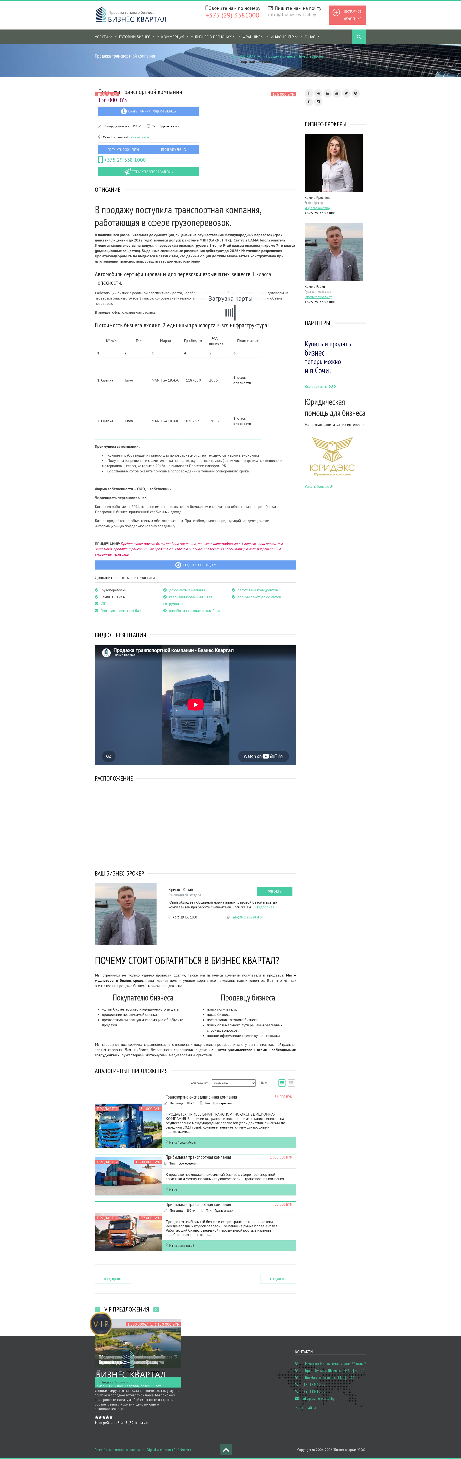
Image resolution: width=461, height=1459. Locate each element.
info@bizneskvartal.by (292, 14)
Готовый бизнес (134, 36)
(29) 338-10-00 (314, 1391)
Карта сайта (305, 1407)
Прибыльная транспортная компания (198, 1157)
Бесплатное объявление (352, 15)
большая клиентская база (122, 610)
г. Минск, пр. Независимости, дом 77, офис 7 (334, 1363)
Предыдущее (113, 1279)
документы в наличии (187, 590)
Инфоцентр (282, 36)
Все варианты (316, 386)
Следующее (278, 1279)
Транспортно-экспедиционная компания (201, 1097)
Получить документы (123, 149)
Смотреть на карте (140, 137)
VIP (103, 603)
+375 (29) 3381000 (232, 15)
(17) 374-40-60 (314, 1384)
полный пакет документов (259, 596)
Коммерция (172, 36)
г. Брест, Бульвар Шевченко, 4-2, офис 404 (333, 1370)
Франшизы (253, 36)
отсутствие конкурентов (257, 590)
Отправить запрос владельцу (152, 172)
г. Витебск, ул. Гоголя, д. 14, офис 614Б (330, 1377)
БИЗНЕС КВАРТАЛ (247, 56)
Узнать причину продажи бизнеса (151, 111)
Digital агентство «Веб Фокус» (169, 1449)
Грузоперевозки (312, 56)
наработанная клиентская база (194, 610)
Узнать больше (317, 486)
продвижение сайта (129, 1449)
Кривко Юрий (181, 889)
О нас (310, 36)
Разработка (103, 1449)
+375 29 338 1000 (124, 159)
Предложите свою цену (198, 565)
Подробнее (264, 907)
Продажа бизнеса (281, 56)
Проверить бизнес (174, 149)
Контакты (274, 891)
